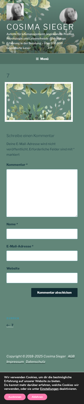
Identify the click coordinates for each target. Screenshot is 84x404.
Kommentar (17, 165)
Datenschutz (35, 362)
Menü (44, 59)
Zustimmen (14, 397)
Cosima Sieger (40, 27)
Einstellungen (49, 389)
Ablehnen (37, 397)
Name (12, 224)
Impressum (15, 362)
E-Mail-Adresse (19, 246)
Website (13, 268)
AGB (71, 356)
